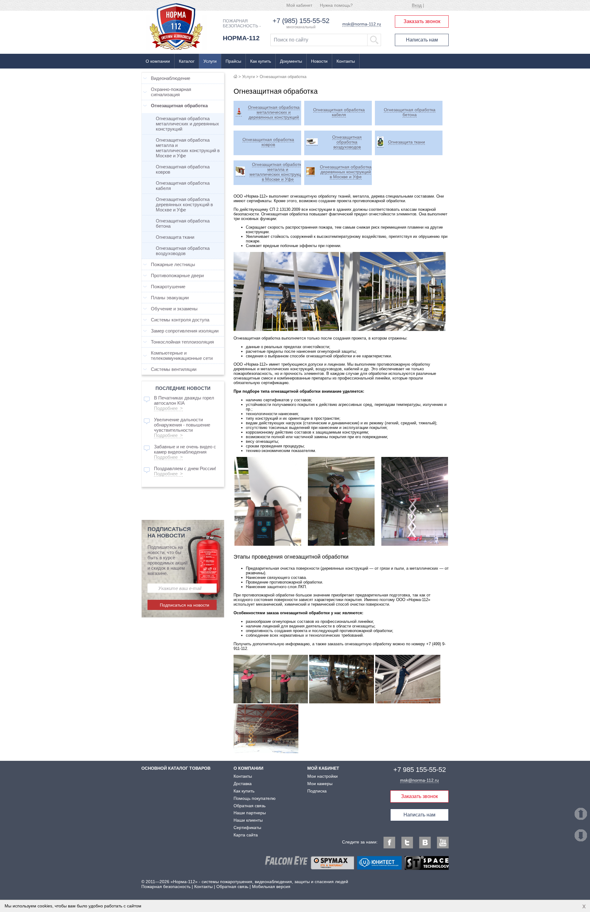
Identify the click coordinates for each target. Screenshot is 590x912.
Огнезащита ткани (175, 237)
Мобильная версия (271, 886)
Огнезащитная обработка (179, 105)
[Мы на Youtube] (443, 842)
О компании (158, 61)
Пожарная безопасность (166, 886)
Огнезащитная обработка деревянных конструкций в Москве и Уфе (184, 204)
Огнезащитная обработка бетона (183, 223)
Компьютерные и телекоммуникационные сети (182, 355)
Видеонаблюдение (170, 78)
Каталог (187, 61)
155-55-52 (419, 769)
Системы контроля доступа (180, 319)
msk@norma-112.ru (361, 24)
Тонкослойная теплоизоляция (182, 341)
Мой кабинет (299, 5)
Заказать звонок (421, 21)
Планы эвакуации (170, 297)
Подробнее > (168, 408)
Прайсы (233, 61)
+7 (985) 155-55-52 (301, 21)
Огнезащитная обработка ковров (183, 169)
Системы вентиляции (173, 369)
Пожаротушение (168, 286)
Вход (417, 5)
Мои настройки (322, 776)
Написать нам (422, 39)
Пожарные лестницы (173, 264)
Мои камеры (319, 783)
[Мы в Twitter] (407, 842)
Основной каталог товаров (175, 768)
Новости (319, 61)
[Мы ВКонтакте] (425, 842)
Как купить (260, 61)
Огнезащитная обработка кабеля (183, 185)
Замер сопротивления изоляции (184, 330)
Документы (291, 61)
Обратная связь (250, 805)
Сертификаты (247, 827)
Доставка (243, 783)
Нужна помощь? (336, 5)
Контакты (345, 61)
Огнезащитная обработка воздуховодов (183, 251)
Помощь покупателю (255, 798)
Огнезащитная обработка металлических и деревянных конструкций (187, 124)
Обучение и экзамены (174, 308)
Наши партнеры (250, 812)
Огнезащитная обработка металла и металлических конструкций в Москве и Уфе (188, 147)
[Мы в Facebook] (389, 842)
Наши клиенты (248, 820)
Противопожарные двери (177, 275)
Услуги (210, 61)
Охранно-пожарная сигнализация (171, 92)
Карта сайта (246, 834)
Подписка (317, 790)
